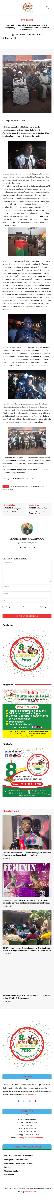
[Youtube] (34, 547)
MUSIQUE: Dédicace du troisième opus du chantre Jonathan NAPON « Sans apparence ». (13, 511)
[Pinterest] (24, 42)
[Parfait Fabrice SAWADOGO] (13, 34)
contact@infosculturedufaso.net (30, 1138)
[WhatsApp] (30, 42)
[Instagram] (25, 547)
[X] (18, 42)
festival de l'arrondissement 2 (19, 486)
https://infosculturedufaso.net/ (27, 543)
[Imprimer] (36, 42)
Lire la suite (30, 1094)
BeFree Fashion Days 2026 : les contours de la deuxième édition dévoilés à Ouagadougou (26, 997)
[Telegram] (41, 42)
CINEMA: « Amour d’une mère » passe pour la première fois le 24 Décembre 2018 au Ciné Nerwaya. (39, 511)
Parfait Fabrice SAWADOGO (31, 35)
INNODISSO (31, 1192)
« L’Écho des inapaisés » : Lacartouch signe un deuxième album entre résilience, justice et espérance (27, 854)
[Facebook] (12, 42)
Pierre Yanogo (8, 489)
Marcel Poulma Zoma (38, 486)
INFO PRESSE (27, 20)
